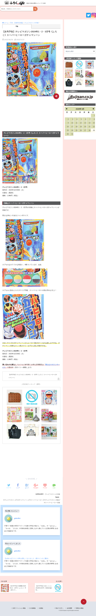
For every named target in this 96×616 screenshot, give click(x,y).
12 (81, 123)
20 (85, 127)
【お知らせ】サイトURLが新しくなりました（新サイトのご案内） (26, 558)
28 (89, 130)
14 (89, 123)
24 (72, 130)
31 (72, 134)
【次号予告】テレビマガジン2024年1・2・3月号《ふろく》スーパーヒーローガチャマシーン (33, 376)
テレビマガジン (9, 500)
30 (68, 134)
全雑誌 (41, 608)
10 (72, 123)
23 (68, 130)
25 (76, 130)
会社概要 (69, 608)
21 (89, 127)
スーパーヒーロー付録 (52, 502)
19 (81, 127)
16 (68, 127)
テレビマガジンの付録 (52, 494)
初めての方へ (59, 608)
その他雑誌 (32, 608)
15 (94, 123)
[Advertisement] (31, 114)
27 (85, 130)
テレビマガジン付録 (52, 500)
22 (94, 127)
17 (72, 127)
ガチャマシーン (23, 500)
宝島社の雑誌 (79, 608)
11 (76, 123)
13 (85, 123)
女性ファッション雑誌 (19, 608)
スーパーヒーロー (37, 500)
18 (76, 127)
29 (94, 130)
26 (81, 130)
